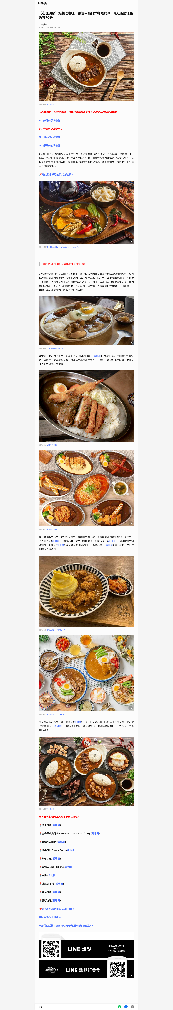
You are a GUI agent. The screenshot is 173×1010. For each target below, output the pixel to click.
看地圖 (97, 356)
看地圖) (71, 850)
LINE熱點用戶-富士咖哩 (56, 348)
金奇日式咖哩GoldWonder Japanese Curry (64, 247)
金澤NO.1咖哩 (52, 445)
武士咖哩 (50, 104)
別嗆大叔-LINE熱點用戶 (56, 630)
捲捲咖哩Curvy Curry (55, 714)
